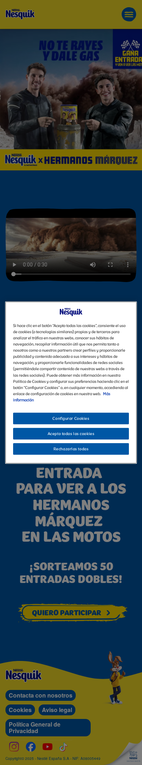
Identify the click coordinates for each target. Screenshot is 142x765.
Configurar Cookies (70, 419)
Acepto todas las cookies (71, 434)
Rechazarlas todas (71, 449)
